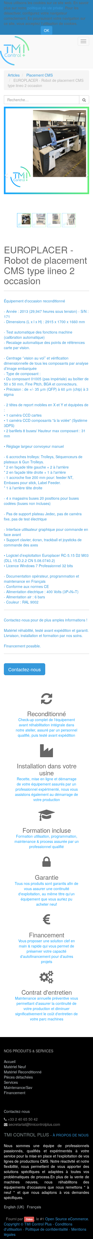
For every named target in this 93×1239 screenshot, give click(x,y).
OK (46, 30)
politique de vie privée (45, 7)
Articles (14, 75)
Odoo (29, 1219)
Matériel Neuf (15, 1066)
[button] (7, 173)
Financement (14, 1092)
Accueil (10, 1061)
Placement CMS (39, 75)
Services (11, 1082)
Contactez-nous (24, 669)
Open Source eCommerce (66, 1218)
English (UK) (14, 1206)
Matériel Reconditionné (23, 1071)
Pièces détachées (18, 1077)
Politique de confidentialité (46, 1229)
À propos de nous (71, 1135)
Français (34, 1206)
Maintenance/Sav (18, 1087)
